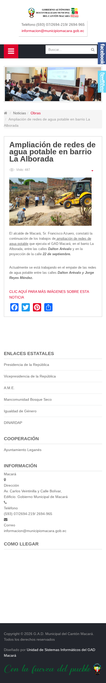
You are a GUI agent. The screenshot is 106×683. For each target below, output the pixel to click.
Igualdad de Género (20, 411)
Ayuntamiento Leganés (22, 450)
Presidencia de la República (26, 365)
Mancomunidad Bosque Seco (28, 399)
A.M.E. (9, 388)
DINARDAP (13, 423)
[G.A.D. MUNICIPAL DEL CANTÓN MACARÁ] (53, 13)
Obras (36, 113)
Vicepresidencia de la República (30, 376)
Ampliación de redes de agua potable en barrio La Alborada (52, 151)
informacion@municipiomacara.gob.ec (53, 31)
